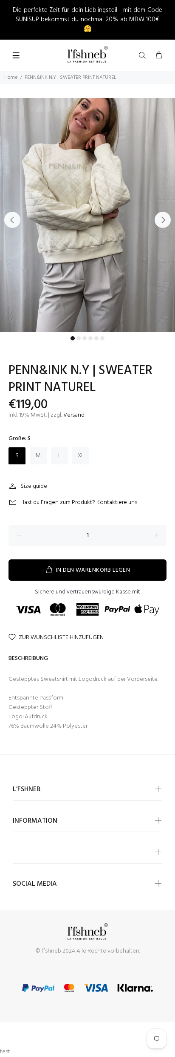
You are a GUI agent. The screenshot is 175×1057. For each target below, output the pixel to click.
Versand (74, 415)
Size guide (33, 486)
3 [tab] (84, 338)
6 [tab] (102, 338)
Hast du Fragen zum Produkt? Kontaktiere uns (78, 502)
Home (10, 77)
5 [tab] (96, 338)
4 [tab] (90, 338)
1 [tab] (73, 338)
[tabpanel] (87, 215)
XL (81, 456)
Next (163, 220)
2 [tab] (78, 338)
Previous (12, 220)
